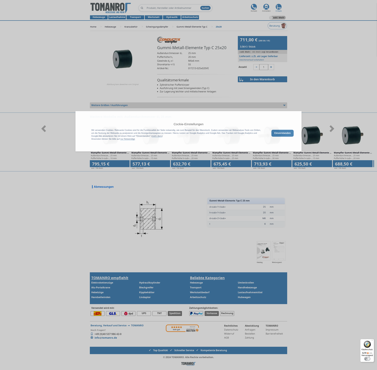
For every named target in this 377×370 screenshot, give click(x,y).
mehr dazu (157, 136)
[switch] (367, 359)
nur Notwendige (127, 139)
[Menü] (372, 341)
